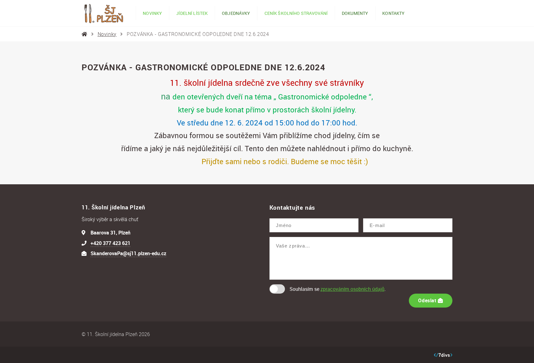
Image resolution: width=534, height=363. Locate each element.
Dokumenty (355, 13)
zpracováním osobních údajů (352, 289)
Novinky (152, 13)
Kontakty (393, 13)
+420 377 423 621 (110, 243)
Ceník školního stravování (296, 13)
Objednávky (236, 13)
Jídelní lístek (192, 13)
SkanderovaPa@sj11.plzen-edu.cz (128, 253)
